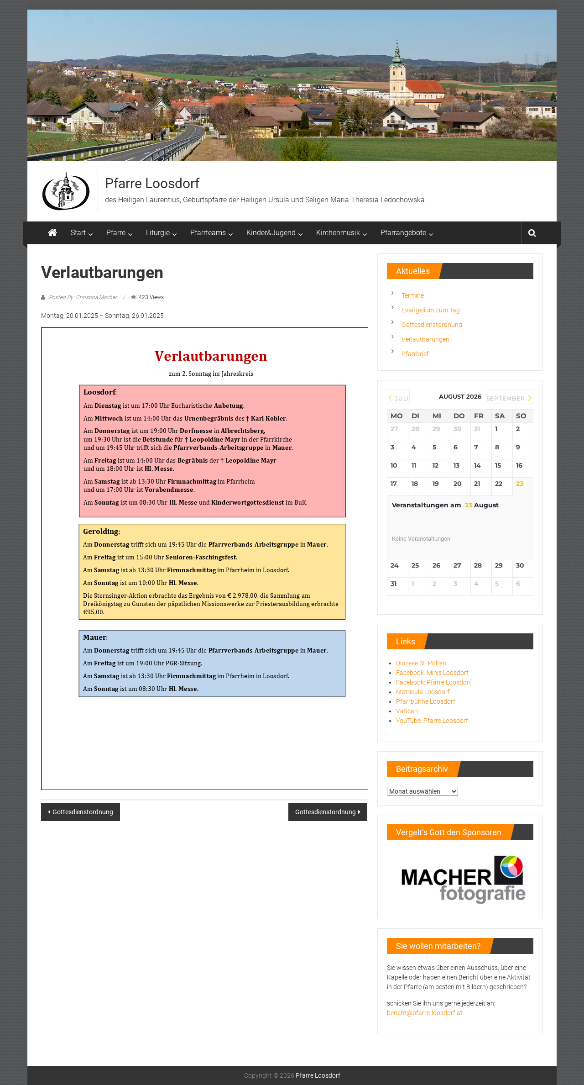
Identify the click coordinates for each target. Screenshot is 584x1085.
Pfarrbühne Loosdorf (425, 701)
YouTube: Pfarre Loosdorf (432, 720)
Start (78, 232)
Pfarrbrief (415, 354)
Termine (413, 295)
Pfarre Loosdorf (152, 183)
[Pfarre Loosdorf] (52, 232)
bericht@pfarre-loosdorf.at (425, 1013)
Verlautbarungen (425, 339)
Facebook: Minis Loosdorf (432, 672)
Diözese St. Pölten (421, 663)
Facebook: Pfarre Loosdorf (433, 682)
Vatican (407, 711)
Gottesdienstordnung (82, 812)
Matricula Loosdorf (423, 691)
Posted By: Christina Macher (82, 297)
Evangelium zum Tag (431, 310)
